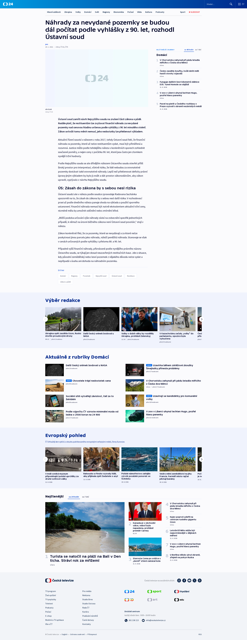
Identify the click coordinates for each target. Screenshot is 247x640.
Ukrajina (68, 12)
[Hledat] (231, 4)
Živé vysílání (50, 595)
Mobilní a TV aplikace (54, 620)
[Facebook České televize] (184, 580)
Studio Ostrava (88, 603)
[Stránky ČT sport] (154, 591)
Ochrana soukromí (77, 634)
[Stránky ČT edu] (179, 599)
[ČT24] (8, 4)
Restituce (131, 276)
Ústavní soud (117, 276)
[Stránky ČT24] (129, 591)
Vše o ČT (49, 624)
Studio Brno (87, 599)
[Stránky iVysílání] (181, 591)
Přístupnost (92, 634)
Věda (139, 12)
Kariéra (85, 611)
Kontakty (86, 624)
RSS (200, 634)
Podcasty (160, 12)
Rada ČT (86, 607)
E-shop (48, 616)
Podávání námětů (90, 616)
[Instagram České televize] (179, 580)
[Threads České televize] (200, 580)
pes (46, 44)
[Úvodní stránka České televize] (59, 580)
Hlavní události (54, 12)
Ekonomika (119, 12)
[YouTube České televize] (189, 580)
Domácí (87, 12)
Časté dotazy (88, 620)
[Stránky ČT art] (152, 599)
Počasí (130, 12)
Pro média (86, 591)
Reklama (86, 595)
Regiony (106, 12)
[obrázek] (96, 78)
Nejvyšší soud (101, 276)
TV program (50, 591)
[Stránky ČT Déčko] (129, 599)
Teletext (49, 603)
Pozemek (86, 276)
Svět (97, 12)
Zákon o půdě (65, 282)
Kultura (148, 12)
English (64, 634)
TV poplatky (50, 599)
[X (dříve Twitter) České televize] (194, 580)
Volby (78, 12)
